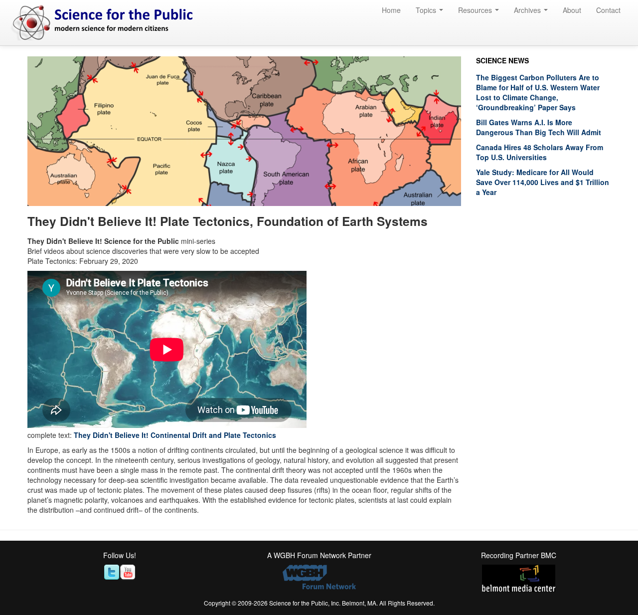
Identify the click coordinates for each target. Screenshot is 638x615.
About (572, 10)
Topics (427, 10)
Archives (528, 10)
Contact (608, 10)
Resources (476, 10)
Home (391, 10)
